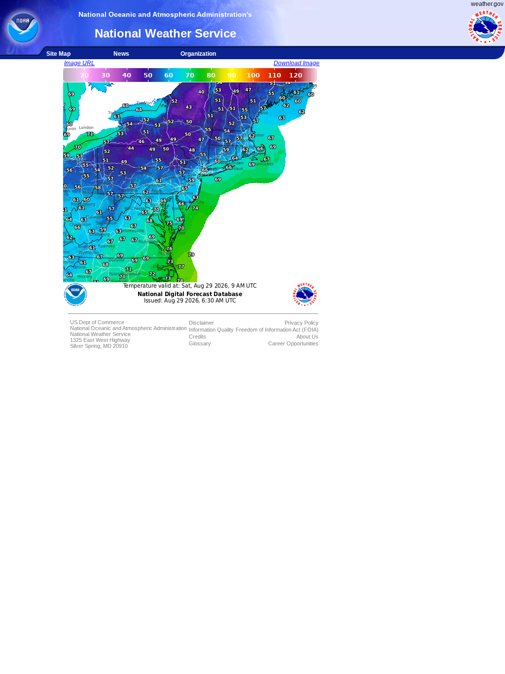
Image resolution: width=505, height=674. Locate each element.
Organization (198, 53)
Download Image (297, 63)
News (121, 53)
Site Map (58, 53)
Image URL (79, 63)
